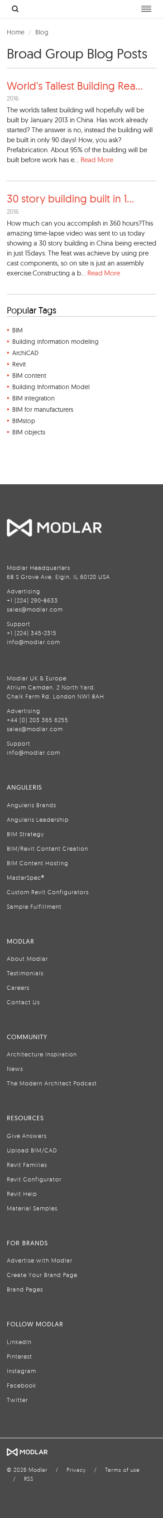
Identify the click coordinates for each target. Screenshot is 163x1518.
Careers (18, 987)
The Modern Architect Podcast (52, 1083)
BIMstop (23, 421)
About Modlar (27, 958)
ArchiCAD (25, 353)
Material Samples (32, 1208)
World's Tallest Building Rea (75, 85)
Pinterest (19, 1356)
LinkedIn (19, 1341)
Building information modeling (55, 341)
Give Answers (27, 1135)
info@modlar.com (33, 642)
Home (15, 32)
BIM (17, 330)
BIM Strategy (25, 834)
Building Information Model (51, 387)
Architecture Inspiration (42, 1054)
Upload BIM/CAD (32, 1150)
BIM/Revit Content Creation (47, 848)
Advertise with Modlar (39, 1260)
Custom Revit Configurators (48, 892)
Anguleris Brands (31, 805)
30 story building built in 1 (70, 198)
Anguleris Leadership (38, 819)
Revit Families (27, 1164)
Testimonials (25, 973)
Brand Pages (25, 1289)
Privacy (76, 1469)
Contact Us (23, 1002)
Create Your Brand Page (42, 1274)
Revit (19, 364)
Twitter (17, 1399)
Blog (41, 32)
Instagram (21, 1370)
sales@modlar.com (35, 609)
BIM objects (28, 432)
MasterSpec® (25, 877)
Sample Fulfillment (34, 906)
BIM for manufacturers (42, 409)
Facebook (21, 1385)
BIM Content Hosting (37, 863)
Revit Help (22, 1193)
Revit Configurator (34, 1179)
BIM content (29, 375)
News (15, 1068)
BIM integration (33, 398)
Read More (97, 159)
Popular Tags (31, 310)
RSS (29, 1478)
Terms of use (122, 1469)
